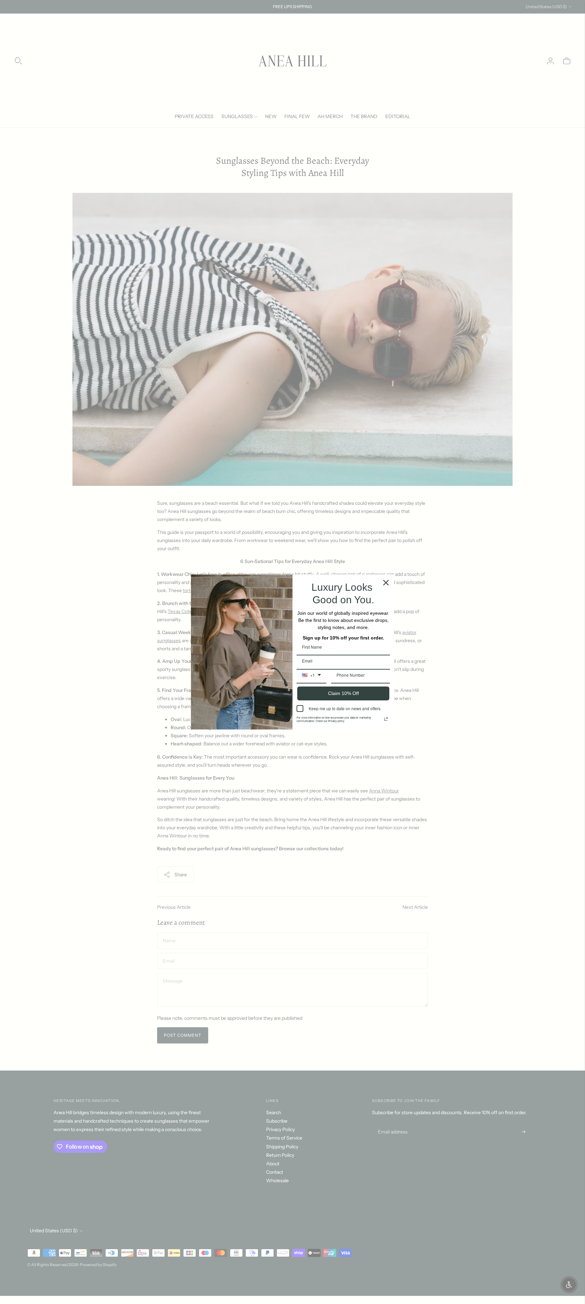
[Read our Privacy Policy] (386, 719)
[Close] (386, 583)
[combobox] (311, 677)
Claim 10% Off (343, 693)
